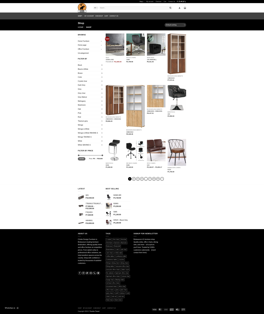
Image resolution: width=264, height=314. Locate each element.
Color (80, 77)
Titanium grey (83, 121)
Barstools (124, 243)
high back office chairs (113, 276)
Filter (81, 159)
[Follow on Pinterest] (98, 273)
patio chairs (109, 293)
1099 (128, 59)
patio (117, 290)
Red (79, 117)
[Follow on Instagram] (179, 1)
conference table (121, 256)
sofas (108, 296)
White (80, 141)
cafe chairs (109, 253)
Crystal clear (82, 81)
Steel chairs (118, 300)
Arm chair (116, 239)
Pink (79, 113)
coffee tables (110, 256)
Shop (141, 1)
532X (169, 169)
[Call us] (185, 1)
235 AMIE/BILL (152, 59)
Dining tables (110, 266)
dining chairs (124, 263)
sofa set (114, 296)
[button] (180, 8)
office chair (122, 286)
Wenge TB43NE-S (85, 137)
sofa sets (121, 296)
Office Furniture (83, 49)
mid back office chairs (113, 283)
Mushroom (82, 105)
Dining (108, 263)
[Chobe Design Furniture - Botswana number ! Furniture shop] (84, 8)
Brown (80, 73)
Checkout (158, 1)
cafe (117, 249)
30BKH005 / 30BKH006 (154, 111)
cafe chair (123, 249)
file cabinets (110, 273)
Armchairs (109, 243)
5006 (107, 165)
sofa (128, 293)
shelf (116, 293)
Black (80, 65)
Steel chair (109, 300)
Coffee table (118, 253)
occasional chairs (111, 286)
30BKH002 (129, 132)
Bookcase (109, 246)
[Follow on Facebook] (177, 1)
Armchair (123, 239)
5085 (128, 165)
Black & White (83, 69)
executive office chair (122, 266)
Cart (165, 1)
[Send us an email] (183, 1)
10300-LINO (110, 59)
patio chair (123, 290)
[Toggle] (101, 41)
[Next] (162, 179)
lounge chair (110, 280)
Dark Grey (81, 85)
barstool (116, 243)
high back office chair (122, 273)
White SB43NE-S (84, 145)
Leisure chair (125, 276)
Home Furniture (83, 41)
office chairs (110, 290)
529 (148, 165)
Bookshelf (117, 246)
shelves (122, 293)
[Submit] (170, 8)
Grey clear (81, 93)
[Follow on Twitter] (181, 1)
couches (121, 259)
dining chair (115, 263)
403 (169, 114)
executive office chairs (113, 269)
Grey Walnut (82, 97)
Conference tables (111, 259)
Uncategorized (83, 53)
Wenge (80, 125)
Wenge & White (83, 129)
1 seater (108, 239)
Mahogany (82, 101)
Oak (79, 109)
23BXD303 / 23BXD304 (113, 119)
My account (149, 1)
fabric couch (125, 269)
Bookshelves (110, 249)
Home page (82, 45)
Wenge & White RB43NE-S (88, 133)
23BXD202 (171, 78)
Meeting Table (120, 280)
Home (80, 27)
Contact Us (171, 1)
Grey (79, 89)
